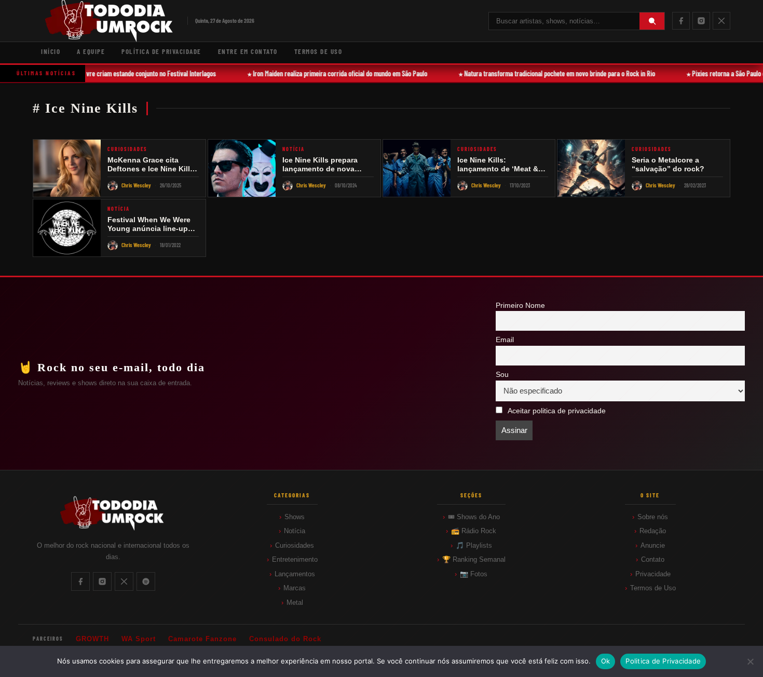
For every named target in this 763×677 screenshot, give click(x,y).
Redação (652, 531)
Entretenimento (295, 559)
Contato (652, 559)
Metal (295, 602)
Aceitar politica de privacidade (557, 411)
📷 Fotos (473, 574)
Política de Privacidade (161, 51)
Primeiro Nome (520, 305)
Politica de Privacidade (663, 661)
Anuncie (653, 545)
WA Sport (138, 639)
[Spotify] (146, 581)
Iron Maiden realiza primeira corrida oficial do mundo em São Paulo (333, 73)
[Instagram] (701, 21)
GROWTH (92, 639)
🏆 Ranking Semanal (474, 559)
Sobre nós (652, 517)
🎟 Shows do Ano (474, 517)
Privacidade (653, 574)
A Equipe (91, 51)
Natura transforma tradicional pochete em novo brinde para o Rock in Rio (552, 73)
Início (50, 51)
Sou (502, 374)
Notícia (294, 531)
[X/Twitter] (721, 21)
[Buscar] (651, 21)
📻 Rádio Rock (473, 531)
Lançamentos (295, 574)
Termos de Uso (318, 51)
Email (505, 340)
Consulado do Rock (285, 639)
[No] (750, 661)
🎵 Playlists (474, 545)
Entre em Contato (248, 51)
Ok (605, 661)
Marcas (294, 588)
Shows (294, 517)
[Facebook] (681, 21)
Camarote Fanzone (202, 639)
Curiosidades (294, 545)
